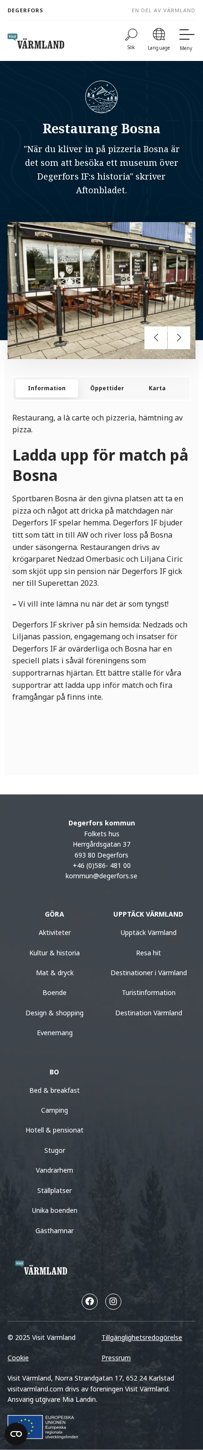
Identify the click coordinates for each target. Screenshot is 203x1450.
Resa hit (148, 952)
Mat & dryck (55, 972)
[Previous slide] (155, 337)
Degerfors (25, 10)
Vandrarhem (54, 1170)
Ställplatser (54, 1190)
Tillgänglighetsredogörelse (142, 1337)
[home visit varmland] (36, 41)
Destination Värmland (148, 1012)
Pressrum (116, 1357)
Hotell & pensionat (54, 1129)
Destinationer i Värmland (148, 972)
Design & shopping (54, 1012)
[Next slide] (179, 337)
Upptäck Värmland (149, 932)
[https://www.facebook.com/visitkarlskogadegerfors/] (90, 1302)
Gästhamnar (54, 1230)
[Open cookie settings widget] (16, 1434)
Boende (54, 992)
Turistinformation (149, 992)
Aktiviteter (55, 932)
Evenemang (55, 1032)
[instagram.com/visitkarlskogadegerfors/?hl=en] (113, 1302)
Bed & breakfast (54, 1090)
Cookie (18, 1357)
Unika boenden (54, 1210)
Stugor (54, 1150)
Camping (54, 1110)
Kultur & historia (54, 952)
